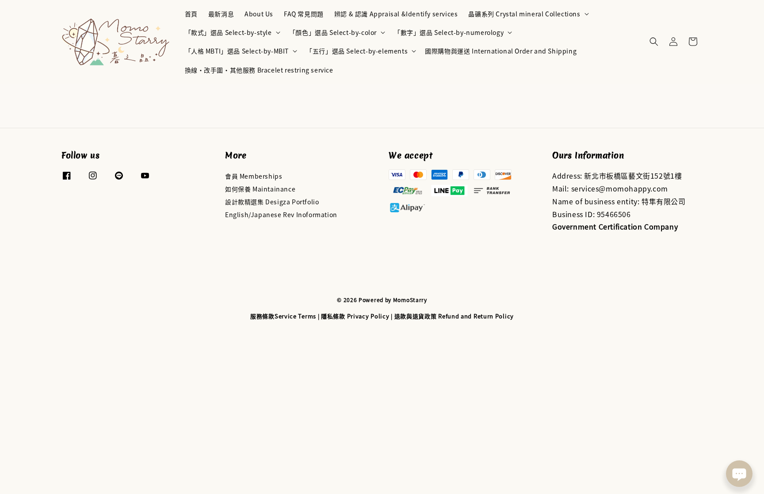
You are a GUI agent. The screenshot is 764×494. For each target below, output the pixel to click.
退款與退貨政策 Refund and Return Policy (454, 316)
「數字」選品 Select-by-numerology (449, 32)
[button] (654, 41)
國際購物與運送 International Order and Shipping (501, 50)
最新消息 (221, 13)
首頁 (191, 13)
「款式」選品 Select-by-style (228, 32)
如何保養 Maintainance (260, 188)
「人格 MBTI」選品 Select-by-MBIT (237, 51)
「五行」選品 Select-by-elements (357, 51)
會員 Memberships (253, 176)
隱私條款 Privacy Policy (355, 316)
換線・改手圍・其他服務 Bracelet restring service (259, 69)
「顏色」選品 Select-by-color (333, 32)
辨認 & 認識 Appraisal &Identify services (396, 13)
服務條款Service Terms (283, 316)
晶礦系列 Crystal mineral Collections (524, 14)
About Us (258, 13)
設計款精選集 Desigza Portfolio (272, 201)
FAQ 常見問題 (304, 13)
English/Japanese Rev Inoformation (281, 214)
